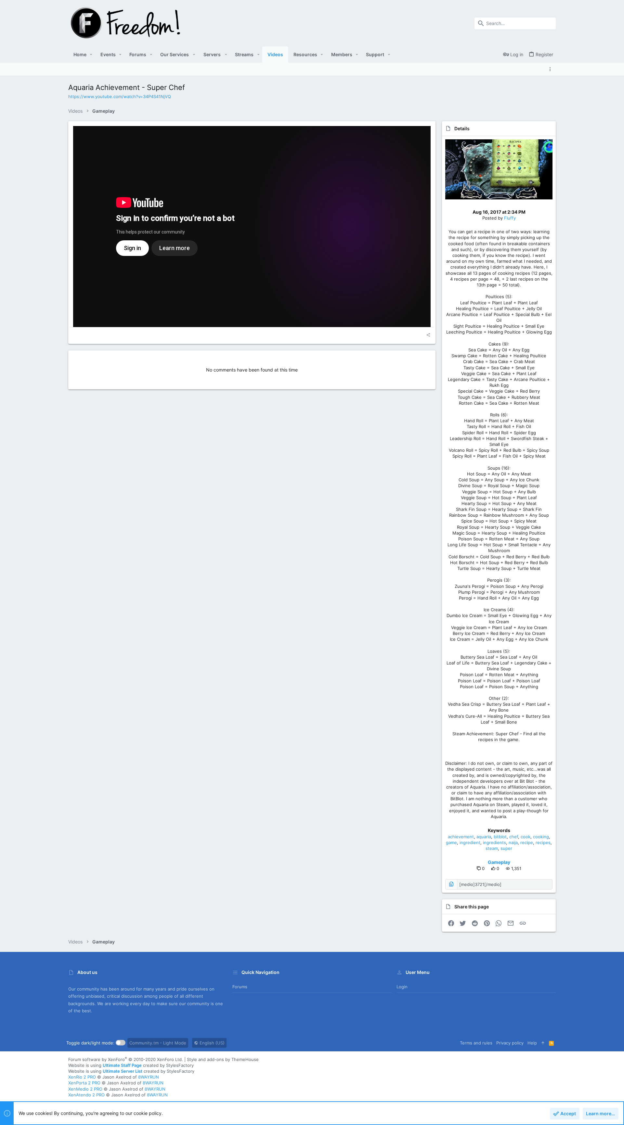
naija (513, 842)
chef (513, 836)
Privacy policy (510, 1042)
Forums (239, 986)
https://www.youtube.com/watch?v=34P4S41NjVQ (119, 96)
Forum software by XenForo (125, 1059)
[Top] (543, 1043)
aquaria (483, 836)
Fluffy (510, 218)
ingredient (470, 842)
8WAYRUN (148, 1077)
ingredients (494, 842)
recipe (526, 842)
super (506, 848)
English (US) (211, 1042)
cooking (541, 836)
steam (492, 848)
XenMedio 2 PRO (85, 1089)
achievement (461, 836)
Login (402, 986)
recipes (543, 842)
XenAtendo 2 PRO (86, 1094)
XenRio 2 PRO (82, 1077)
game (451, 842)
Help (532, 1042)
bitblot (500, 836)
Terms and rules (476, 1042)
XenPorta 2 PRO (84, 1082)
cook (525, 836)
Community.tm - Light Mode (157, 1042)
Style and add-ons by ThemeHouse (223, 1059)
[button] (91, 54)
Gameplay (499, 862)
